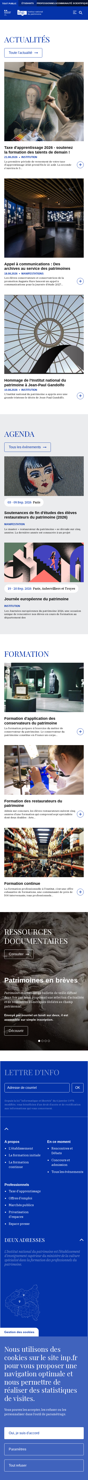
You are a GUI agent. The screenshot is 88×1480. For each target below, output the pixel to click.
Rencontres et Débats (62, 1150)
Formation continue (22, 883)
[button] (39, 1041)
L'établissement (21, 1148)
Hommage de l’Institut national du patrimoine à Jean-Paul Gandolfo (35, 382)
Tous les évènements (67, 1172)
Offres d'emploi (20, 1198)
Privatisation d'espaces (19, 1214)
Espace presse (19, 1224)
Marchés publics (21, 1205)
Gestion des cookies (19, 1332)
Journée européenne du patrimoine (36, 599)
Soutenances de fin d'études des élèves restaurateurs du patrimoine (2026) (40, 515)
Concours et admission (60, 1162)
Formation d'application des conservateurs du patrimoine (30, 720)
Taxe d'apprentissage (25, 1191)
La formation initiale (25, 1155)
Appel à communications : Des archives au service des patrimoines (37, 266)
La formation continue (19, 1164)
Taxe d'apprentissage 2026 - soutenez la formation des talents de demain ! (38, 149)
